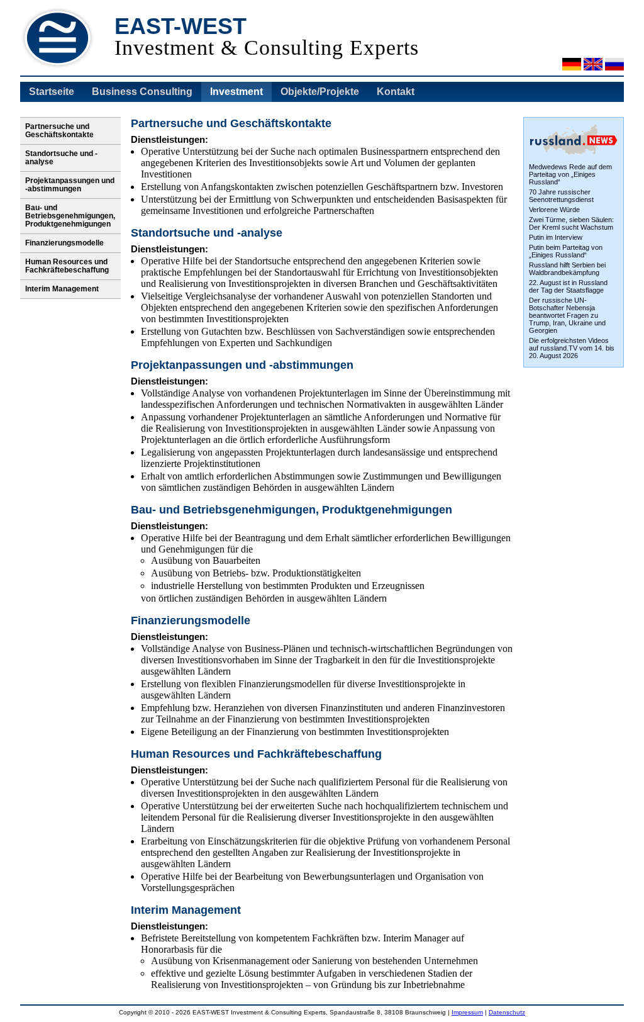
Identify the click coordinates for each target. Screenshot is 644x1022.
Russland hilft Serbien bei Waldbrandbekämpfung (567, 268)
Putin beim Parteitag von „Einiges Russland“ (565, 251)
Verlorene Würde (554, 209)
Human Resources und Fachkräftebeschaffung (67, 265)
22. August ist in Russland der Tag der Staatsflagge (568, 286)
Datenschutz (507, 1012)
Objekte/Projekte (319, 91)
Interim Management (62, 288)
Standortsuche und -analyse (61, 157)
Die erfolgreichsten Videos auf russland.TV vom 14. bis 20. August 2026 (571, 348)
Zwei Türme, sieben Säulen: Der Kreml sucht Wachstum (571, 223)
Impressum (467, 1012)
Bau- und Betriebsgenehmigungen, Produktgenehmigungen (70, 215)
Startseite (51, 91)
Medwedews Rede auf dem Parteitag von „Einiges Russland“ (570, 174)
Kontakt (395, 91)
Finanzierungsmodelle (64, 243)
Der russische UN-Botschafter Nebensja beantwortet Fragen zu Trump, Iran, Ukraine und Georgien (567, 315)
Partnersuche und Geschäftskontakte (59, 130)
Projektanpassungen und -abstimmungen (69, 184)
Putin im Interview (555, 237)
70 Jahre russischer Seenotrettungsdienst (561, 195)
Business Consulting (142, 91)
